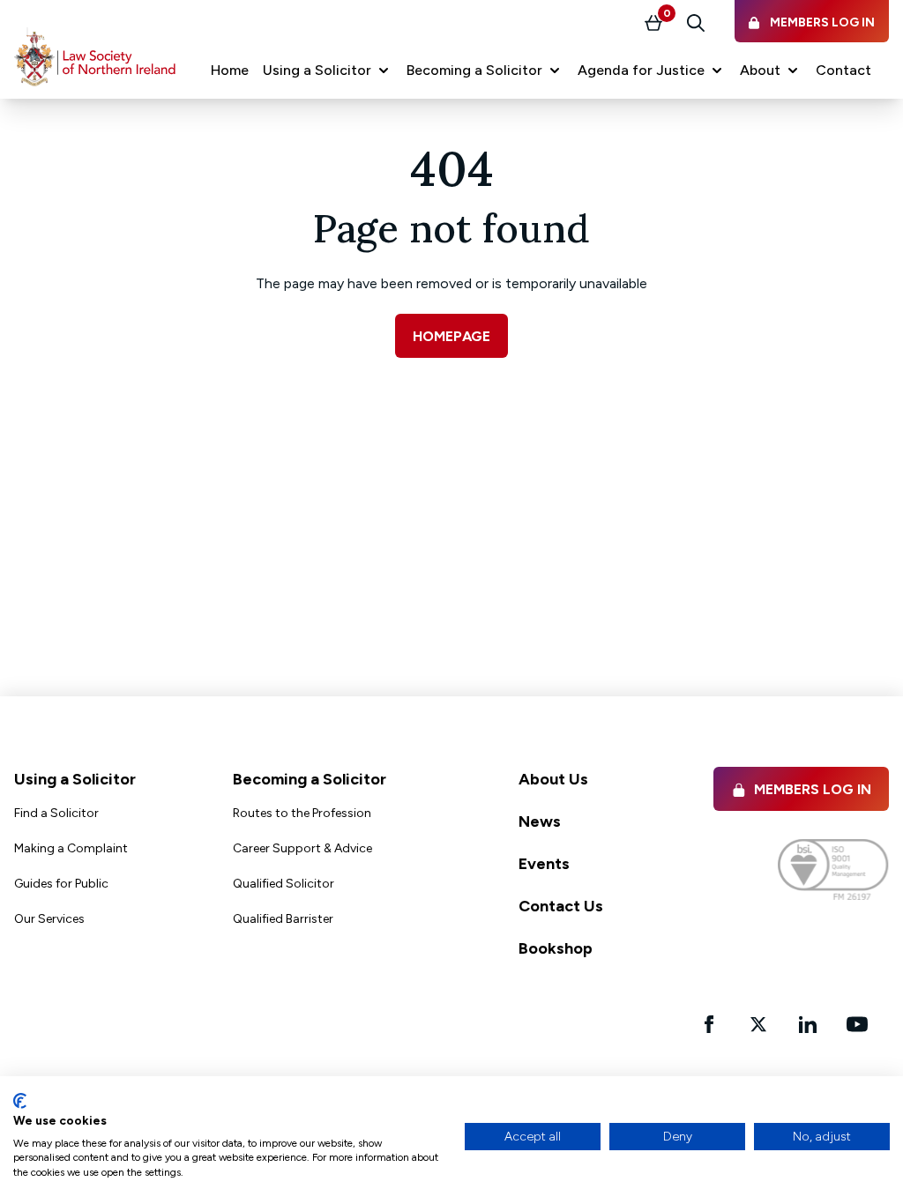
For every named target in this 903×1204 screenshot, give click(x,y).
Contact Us (561, 906)
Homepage (451, 336)
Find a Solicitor (56, 813)
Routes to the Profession (302, 813)
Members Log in (812, 789)
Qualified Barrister (283, 918)
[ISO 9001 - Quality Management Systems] (833, 869)
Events (544, 863)
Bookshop (556, 948)
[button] (327, 70)
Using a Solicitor (75, 779)
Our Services (49, 918)
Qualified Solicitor (283, 883)
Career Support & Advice (302, 848)
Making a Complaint (71, 848)
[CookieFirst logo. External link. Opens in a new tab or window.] (19, 1101)
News (540, 821)
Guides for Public (61, 883)
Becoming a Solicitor (309, 779)
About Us (553, 779)
